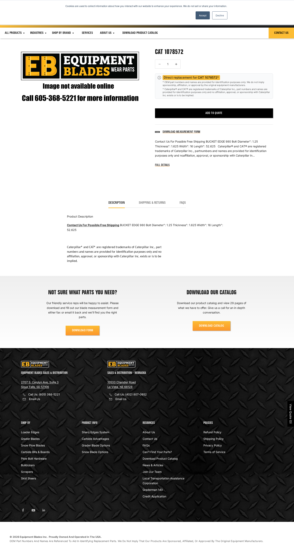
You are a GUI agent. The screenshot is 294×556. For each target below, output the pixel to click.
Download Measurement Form (181, 132)
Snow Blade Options (95, 452)
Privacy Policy (212, 445)
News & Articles (153, 465)
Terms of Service (214, 452)
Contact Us (281, 33)
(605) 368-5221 (49, 394)
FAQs (146, 445)
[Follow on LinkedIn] (44, 510)
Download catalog (211, 325)
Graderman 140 (153, 489)
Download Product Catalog (140, 33)
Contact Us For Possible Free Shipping (93, 225)
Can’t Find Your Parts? (157, 452)
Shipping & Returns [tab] (152, 203)
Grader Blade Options (96, 445)
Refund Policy (212, 432)
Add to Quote (213, 113)
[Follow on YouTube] (33, 510)
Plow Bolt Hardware (34, 458)
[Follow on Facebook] (23, 510)
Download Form (82, 330)
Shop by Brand (62, 33)
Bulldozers (28, 465)
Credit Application (154, 496)
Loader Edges (30, 432)
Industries (37, 33)
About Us (106, 33)
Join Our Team (152, 471)
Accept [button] (202, 15)
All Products (13, 33)
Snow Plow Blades (33, 445)
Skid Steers (28, 478)
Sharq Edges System (95, 432)
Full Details (162, 165)
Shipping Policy (213, 438)
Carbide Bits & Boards (35, 452)
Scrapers (27, 471)
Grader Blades (30, 438)
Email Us (34, 399)
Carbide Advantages (95, 438)
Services (87, 33)
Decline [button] (220, 15)
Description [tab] (116, 203)
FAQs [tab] (183, 203)
